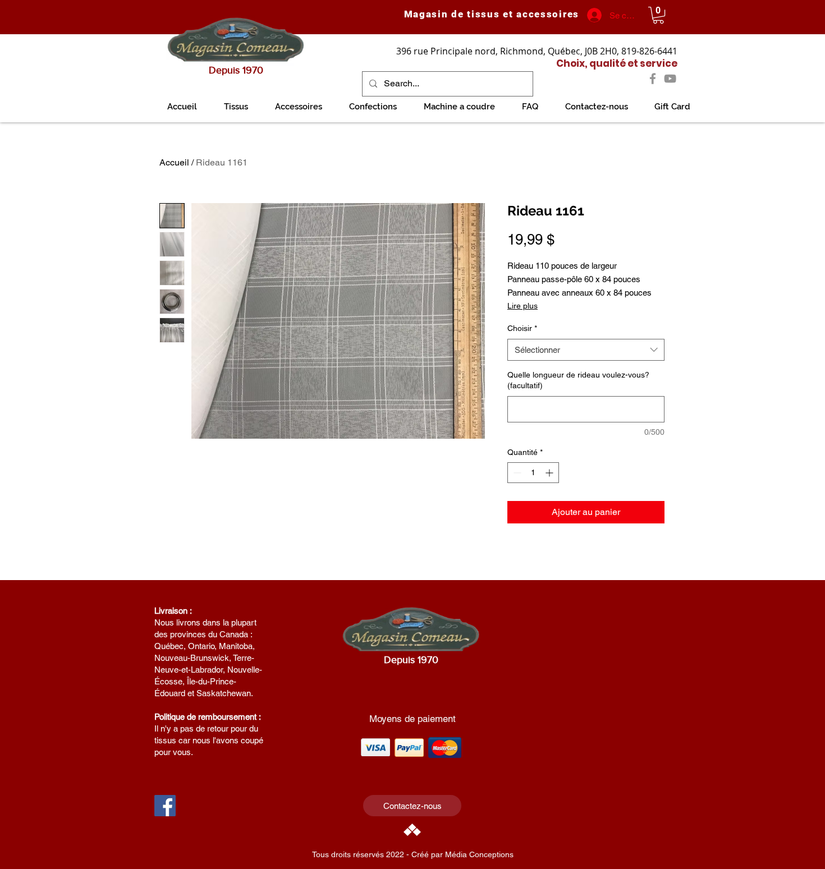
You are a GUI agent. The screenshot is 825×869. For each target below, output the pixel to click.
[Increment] (550, 472)
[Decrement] (516, 472)
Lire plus (522, 305)
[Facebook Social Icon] (165, 805)
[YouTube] (670, 78)
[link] (658, 15)
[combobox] (585, 350)
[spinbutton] (533, 472)
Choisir (522, 328)
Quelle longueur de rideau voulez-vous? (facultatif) (578, 380)
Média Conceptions (479, 854)
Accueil (174, 162)
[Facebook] (652, 78)
